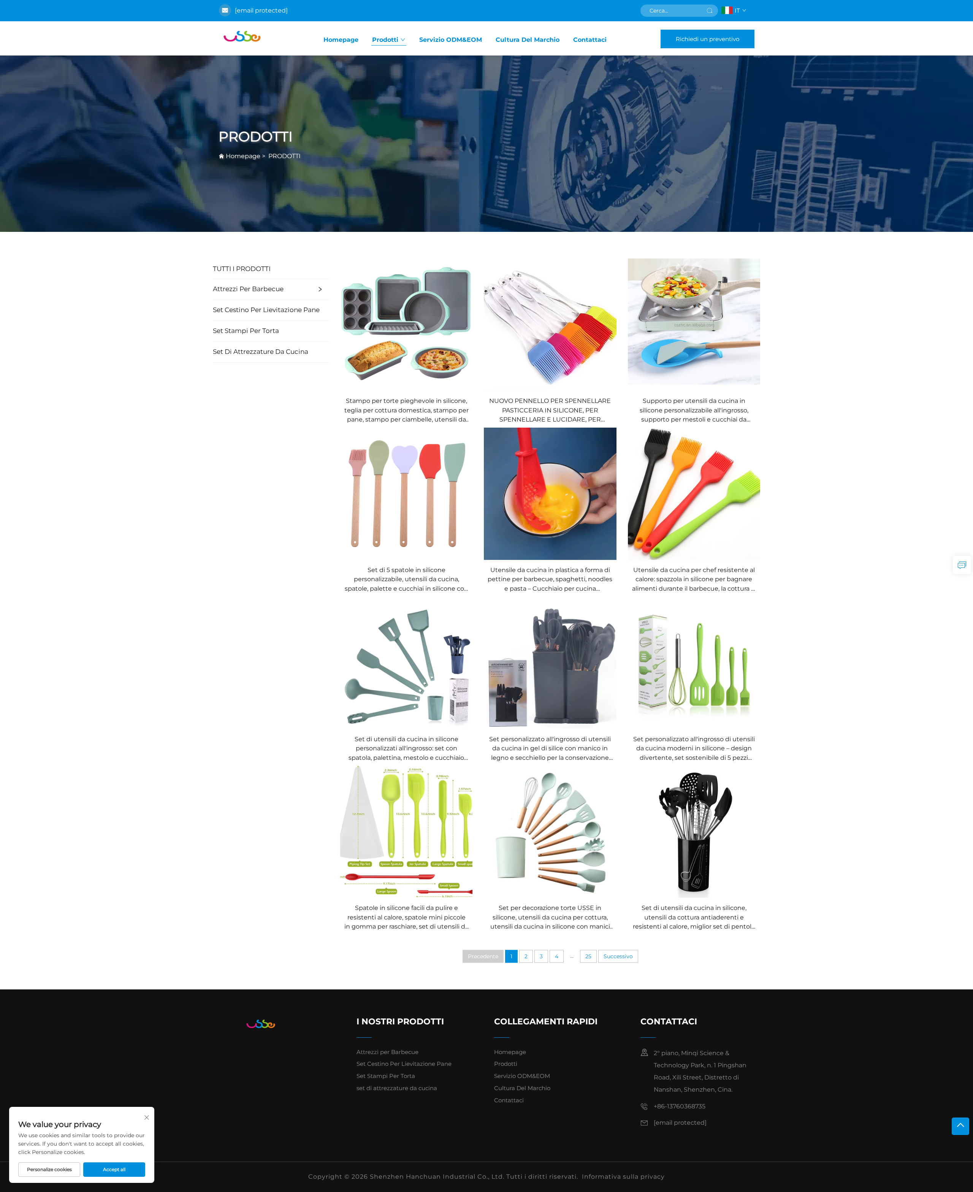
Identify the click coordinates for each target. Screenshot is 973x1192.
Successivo (618, 956)
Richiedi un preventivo (707, 39)
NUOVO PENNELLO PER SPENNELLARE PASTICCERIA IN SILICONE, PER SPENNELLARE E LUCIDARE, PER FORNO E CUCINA (550, 410)
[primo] (960, 1126)
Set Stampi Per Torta (246, 330)
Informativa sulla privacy (623, 1176)
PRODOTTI (284, 156)
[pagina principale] (244, 38)
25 (588, 956)
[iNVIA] (709, 11)
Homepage (340, 39)
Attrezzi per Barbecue (248, 289)
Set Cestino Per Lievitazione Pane (266, 310)
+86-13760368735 (679, 1106)
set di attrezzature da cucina (260, 351)
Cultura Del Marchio (527, 39)
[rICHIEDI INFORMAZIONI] (962, 565)
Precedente (483, 956)
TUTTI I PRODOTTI (242, 269)
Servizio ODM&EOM (450, 39)
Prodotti (385, 39)
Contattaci (590, 39)
